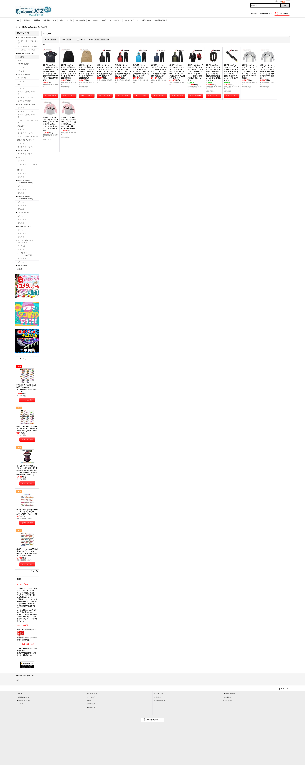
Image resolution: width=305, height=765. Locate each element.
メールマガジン (160, 700)
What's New (159, 693)
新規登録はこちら (266, 13)
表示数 (47, 39)
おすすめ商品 (91, 697)
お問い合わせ (228, 700)
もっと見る (34, 571)
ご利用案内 (227, 697)
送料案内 (158, 697)
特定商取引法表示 (229, 693)
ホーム (20, 693)
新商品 (89, 700)
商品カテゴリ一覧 (92, 693)
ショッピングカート (24, 700)
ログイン (254, 13)
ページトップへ (285, 689)
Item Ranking (91, 707)
